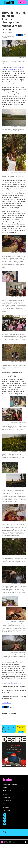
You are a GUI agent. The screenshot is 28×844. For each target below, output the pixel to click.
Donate (23, 2)
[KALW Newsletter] (14, 729)
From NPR (6, 702)
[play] (2, 842)
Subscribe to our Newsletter (10, 804)
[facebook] (4, 814)
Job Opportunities (7, 790)
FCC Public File (7, 800)
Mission (5, 787)
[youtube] (4, 823)
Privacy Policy (6, 797)
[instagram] (4, 817)
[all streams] (26, 842)
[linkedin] (4, 820)
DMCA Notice (6, 810)
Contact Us (6, 807)
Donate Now (6, 794)
